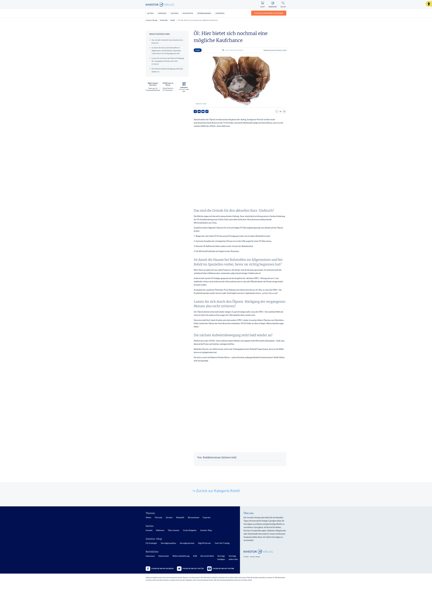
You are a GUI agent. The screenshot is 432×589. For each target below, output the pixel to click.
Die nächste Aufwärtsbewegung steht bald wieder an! (167, 70)
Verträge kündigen (221, 557)
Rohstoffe (188, 13)
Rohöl (173, 20)
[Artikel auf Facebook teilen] (195, 111)
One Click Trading (222, 543)
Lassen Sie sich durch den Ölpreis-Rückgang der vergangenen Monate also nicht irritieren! (168, 61)
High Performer (204, 543)
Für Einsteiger (151, 543)
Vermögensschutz (187, 543)
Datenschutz (163, 556)
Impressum (150, 556)
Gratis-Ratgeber (190, 530)
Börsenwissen (204, 13)
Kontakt (149, 530)
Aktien (150, 13)
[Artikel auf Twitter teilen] (199, 111)
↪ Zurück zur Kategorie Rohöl (216, 490)
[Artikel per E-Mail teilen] (203, 111)
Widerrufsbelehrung (180, 556)
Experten (220, 13)
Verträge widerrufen (233, 557)
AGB (195, 556)
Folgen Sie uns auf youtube (223, 568)
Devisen (174, 13)
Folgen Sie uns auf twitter (193, 568)
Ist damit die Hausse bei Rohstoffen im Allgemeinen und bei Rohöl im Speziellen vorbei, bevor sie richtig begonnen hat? (166, 50)
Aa (280, 111)
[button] (429, 4)
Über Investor (173, 530)
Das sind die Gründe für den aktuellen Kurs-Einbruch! (167, 41)
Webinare (160, 530)
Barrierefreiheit (207, 556)
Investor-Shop (206, 530)
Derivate (162, 13)
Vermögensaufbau (168, 543)
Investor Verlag (151, 20)
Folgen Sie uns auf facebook (162, 568)
